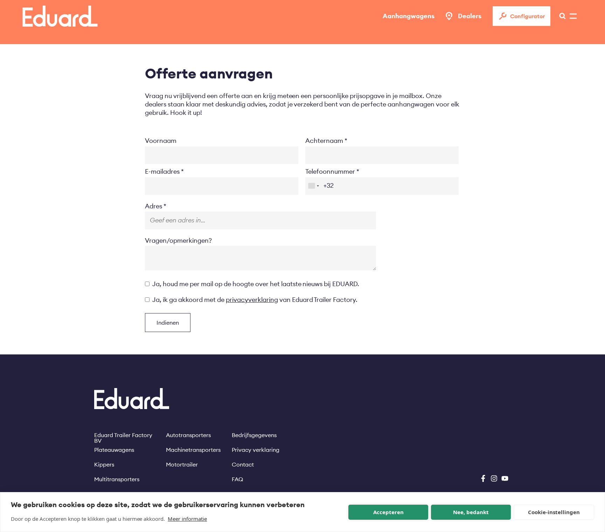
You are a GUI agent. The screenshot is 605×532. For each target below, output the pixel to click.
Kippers (104, 464)
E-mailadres (162, 171)
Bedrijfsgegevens (254, 435)
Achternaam (324, 141)
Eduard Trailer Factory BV (123, 435)
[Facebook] (483, 478)
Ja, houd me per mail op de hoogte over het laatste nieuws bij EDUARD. (255, 284)
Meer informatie (187, 518)
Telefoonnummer (330, 171)
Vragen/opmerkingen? (178, 240)
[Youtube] (504, 478)
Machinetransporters (193, 449)
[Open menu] (560, 16)
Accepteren (388, 512)
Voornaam (160, 141)
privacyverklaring (252, 300)
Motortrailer (182, 464)
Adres (153, 206)
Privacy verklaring (255, 449)
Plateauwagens (114, 449)
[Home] (60, 16)
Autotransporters (188, 435)
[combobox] (313, 186)
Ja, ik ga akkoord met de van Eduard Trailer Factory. (254, 300)
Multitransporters (116, 479)
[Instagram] (494, 478)
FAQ (237, 479)
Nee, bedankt (471, 512)
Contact (243, 464)
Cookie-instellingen (554, 512)
